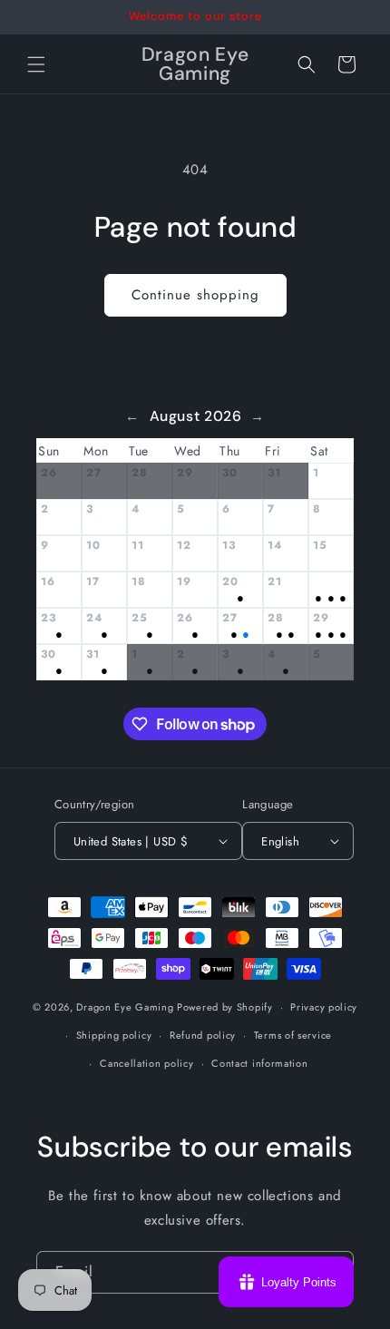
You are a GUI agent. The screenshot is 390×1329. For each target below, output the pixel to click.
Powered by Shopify (225, 1007)
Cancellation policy (146, 1063)
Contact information (259, 1063)
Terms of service (293, 1035)
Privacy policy (323, 1007)
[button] (36, 64)
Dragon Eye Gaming (124, 1007)
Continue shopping (195, 295)
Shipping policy (114, 1035)
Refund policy (203, 1035)
